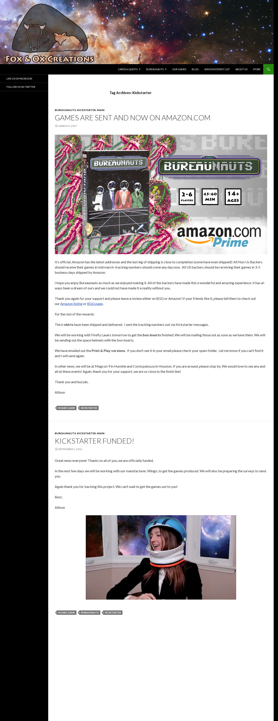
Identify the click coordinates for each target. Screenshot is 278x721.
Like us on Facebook (19, 78)
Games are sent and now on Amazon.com (132, 117)
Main (100, 110)
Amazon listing (71, 304)
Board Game (66, 407)
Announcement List (217, 69)
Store (256, 69)
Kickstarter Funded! (94, 440)
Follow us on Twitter (21, 86)
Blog (195, 69)
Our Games (179, 69)
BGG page (95, 304)
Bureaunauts (155, 69)
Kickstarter (86, 110)
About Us (241, 69)
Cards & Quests (127, 69)
